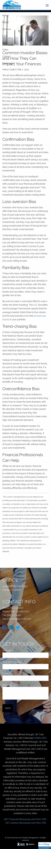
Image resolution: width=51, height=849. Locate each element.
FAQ (4, 36)
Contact (6, 56)
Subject (17, 673)
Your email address (22, 662)
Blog (4, 42)
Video (5, 49)
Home (5, 15)
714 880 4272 (22, 611)
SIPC (44, 738)
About (5, 22)
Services (6, 29)
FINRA (37, 738)
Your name (18, 650)
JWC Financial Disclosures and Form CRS (24, 819)
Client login (8, 63)
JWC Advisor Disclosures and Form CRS (25, 822)
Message (17, 685)
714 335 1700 (16, 608)
